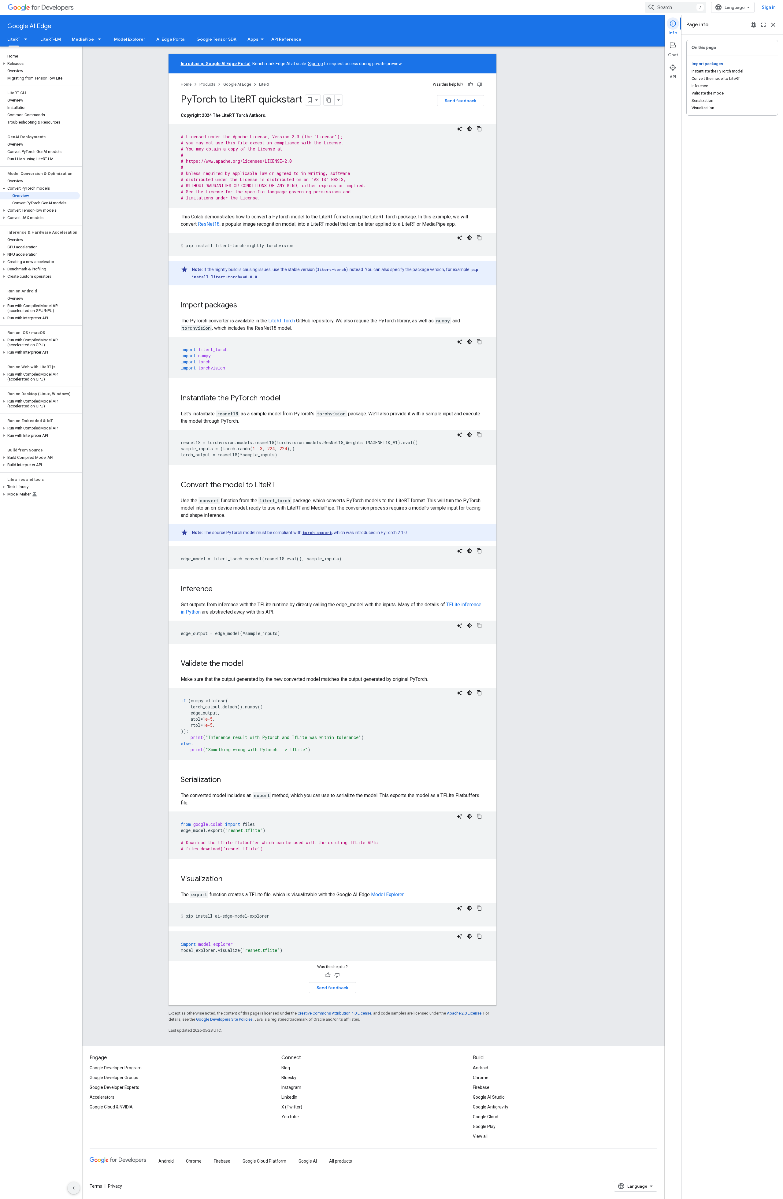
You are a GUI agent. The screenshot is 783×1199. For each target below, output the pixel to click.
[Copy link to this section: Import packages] (243, 305)
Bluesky (288, 1077)
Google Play (484, 1126)
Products (207, 84)
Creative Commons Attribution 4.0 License (334, 1013)
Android (480, 1067)
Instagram (291, 1087)
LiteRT (13, 39)
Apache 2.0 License (464, 1013)
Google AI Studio (489, 1097)
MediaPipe (83, 39)
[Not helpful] (479, 84)
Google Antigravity (490, 1106)
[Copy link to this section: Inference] (219, 589)
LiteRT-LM (50, 39)
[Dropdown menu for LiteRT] (27, 39)
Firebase (481, 1087)
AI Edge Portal (170, 39)
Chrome (480, 1077)
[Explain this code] (460, 129)
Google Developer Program (116, 1067)
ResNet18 (209, 224)
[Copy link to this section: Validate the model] (249, 664)
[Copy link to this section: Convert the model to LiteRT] (281, 485)
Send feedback (461, 100)
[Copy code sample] (479, 129)
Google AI (308, 1161)
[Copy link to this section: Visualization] (228, 879)
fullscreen (763, 24)
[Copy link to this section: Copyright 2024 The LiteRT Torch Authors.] (272, 115)
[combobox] (675, 7)
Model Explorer (129, 39)
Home (186, 84)
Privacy (115, 1186)
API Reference (286, 39)
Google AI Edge (29, 26)
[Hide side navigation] (74, 1188)
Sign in (769, 7)
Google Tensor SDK (216, 39)
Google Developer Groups (114, 1077)
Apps (252, 39)
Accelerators (102, 1097)
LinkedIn (289, 1097)
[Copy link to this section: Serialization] (227, 780)
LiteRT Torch (281, 321)
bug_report (753, 24)
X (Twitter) (291, 1106)
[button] (40, 63)
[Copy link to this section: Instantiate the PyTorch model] (286, 398)
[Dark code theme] (469, 129)
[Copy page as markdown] (329, 100)
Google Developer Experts (114, 1087)
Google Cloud (485, 1116)
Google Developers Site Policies (224, 1019)
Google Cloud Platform (264, 1161)
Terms (96, 1186)
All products (340, 1161)
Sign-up (315, 63)
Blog (285, 1067)
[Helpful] (470, 84)
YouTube (290, 1116)
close (773, 24)
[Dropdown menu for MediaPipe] (101, 39)
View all (480, 1136)
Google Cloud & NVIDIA (111, 1106)
